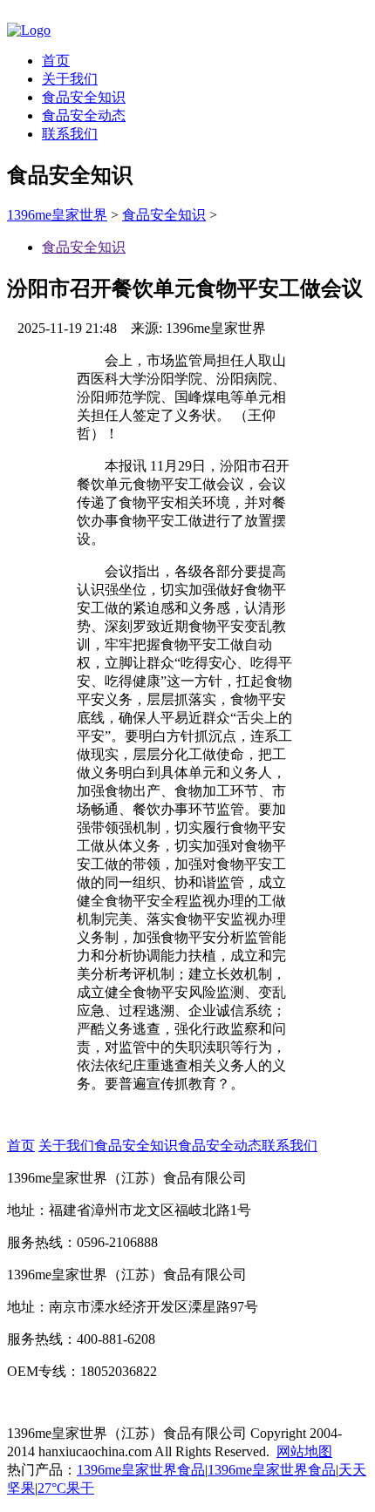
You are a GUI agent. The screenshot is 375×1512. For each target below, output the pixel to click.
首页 (56, 60)
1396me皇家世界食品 (141, 1469)
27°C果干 (66, 1488)
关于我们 (70, 78)
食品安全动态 (84, 115)
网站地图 (304, 1451)
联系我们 (70, 133)
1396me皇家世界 (57, 214)
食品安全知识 (84, 97)
